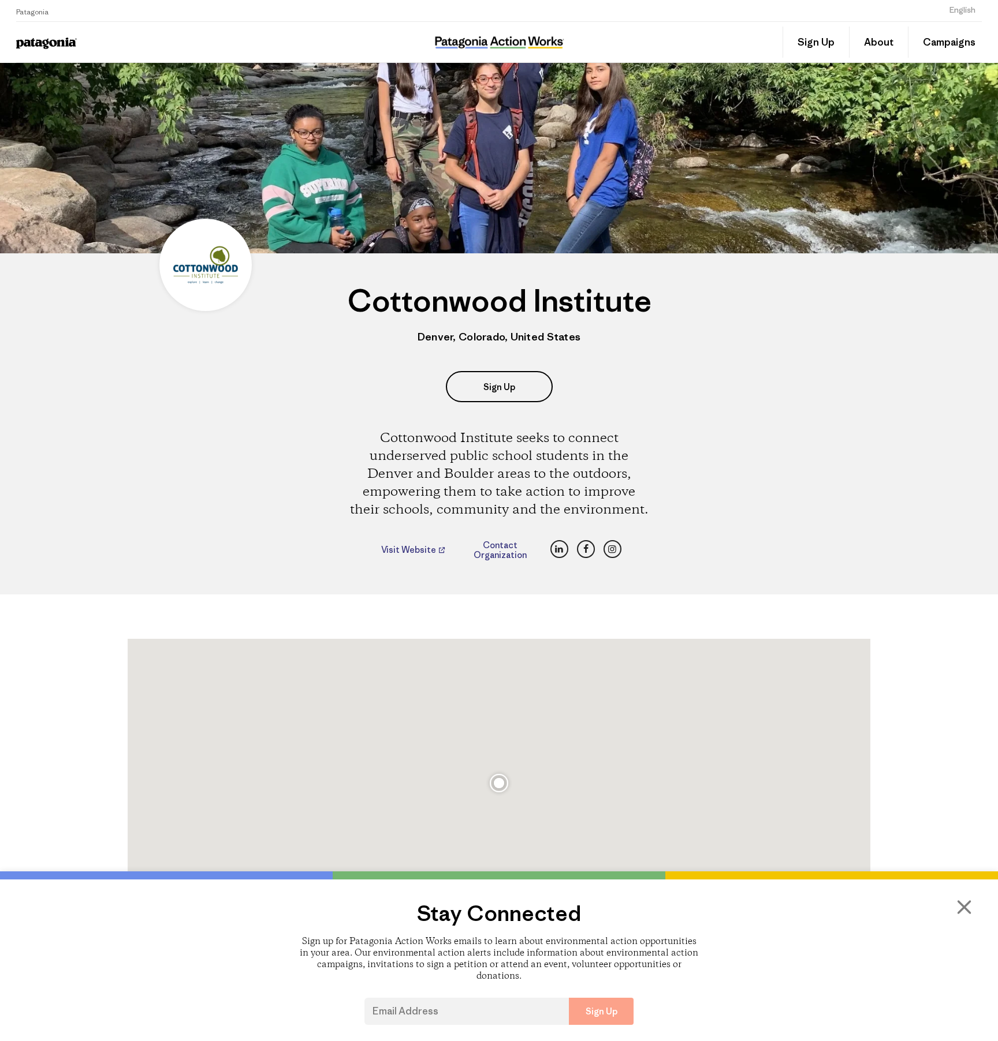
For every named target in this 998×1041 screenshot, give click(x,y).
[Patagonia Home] (133, 42)
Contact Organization (500, 550)
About (878, 42)
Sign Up (816, 42)
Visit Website (409, 550)
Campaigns (949, 42)
